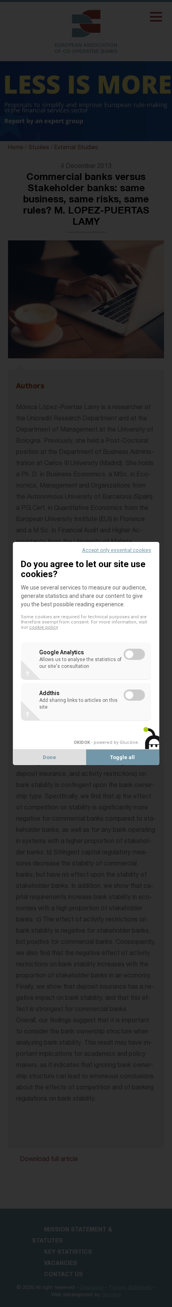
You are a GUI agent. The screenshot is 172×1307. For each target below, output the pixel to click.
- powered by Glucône (106, 742)
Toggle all (122, 757)
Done (49, 757)
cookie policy (43, 627)
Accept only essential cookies (116, 550)
